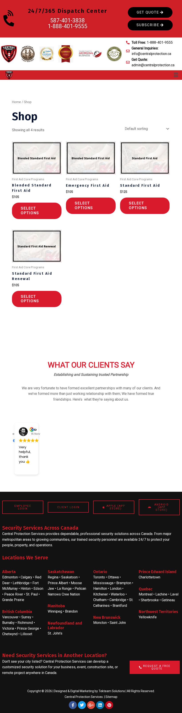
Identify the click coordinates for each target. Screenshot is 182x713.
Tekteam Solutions (112, 691)
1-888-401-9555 (67, 26)
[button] (176, 75)
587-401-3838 (67, 20)
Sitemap (111, 697)
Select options (30, 210)
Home (16, 102)
